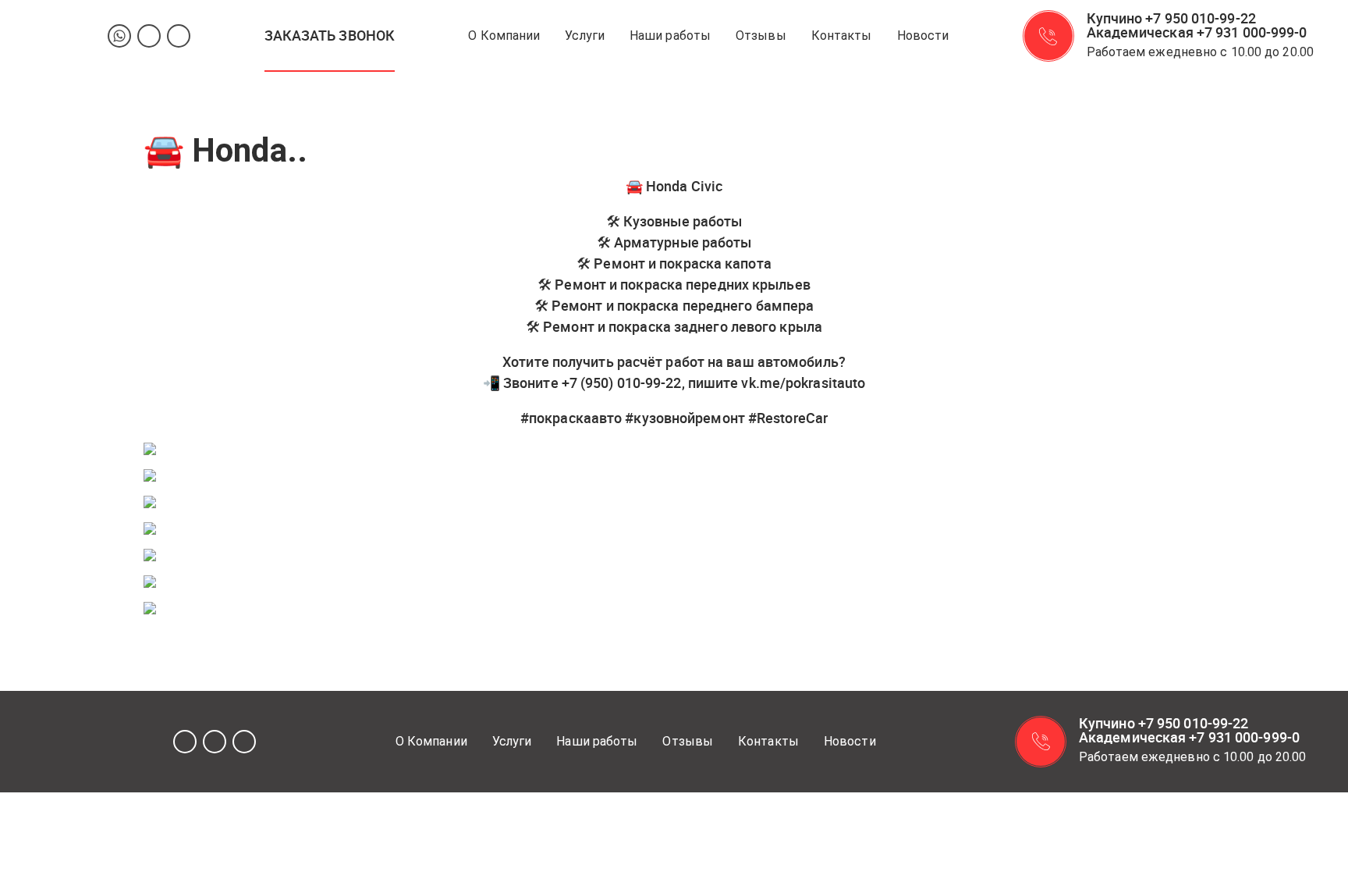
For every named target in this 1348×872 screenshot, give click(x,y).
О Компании (504, 35)
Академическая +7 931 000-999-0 (1197, 32)
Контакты (841, 35)
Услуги (585, 35)
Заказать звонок (330, 35)
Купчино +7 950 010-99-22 (1171, 18)
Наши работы (670, 35)
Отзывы (761, 35)
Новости (923, 35)
